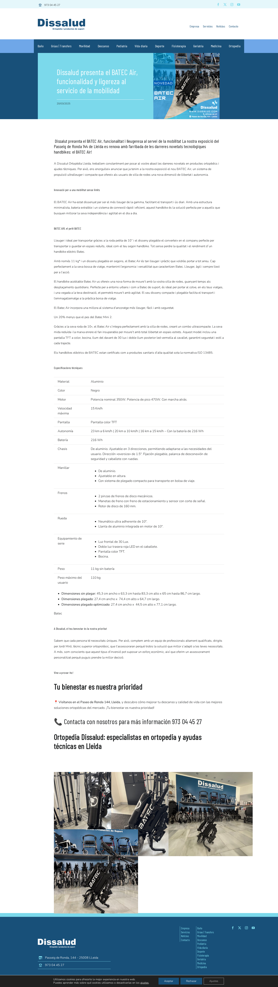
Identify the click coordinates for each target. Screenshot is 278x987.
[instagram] (231, 4)
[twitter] (225, 4)
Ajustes (213, 981)
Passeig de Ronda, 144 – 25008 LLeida (71, 958)
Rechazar (191, 981)
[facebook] (218, 4)
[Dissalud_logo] (61, 20)
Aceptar (168, 981)
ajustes (144, 983)
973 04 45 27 (52, 5)
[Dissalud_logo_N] (57, 940)
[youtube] (238, 4)
